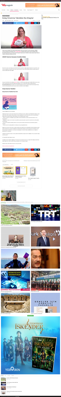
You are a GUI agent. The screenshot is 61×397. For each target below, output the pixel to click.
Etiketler (13, 375)
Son (5, 375)
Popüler (2, 375)
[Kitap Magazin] (7, 3)
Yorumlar (8, 375)
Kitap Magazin (17, 396)
